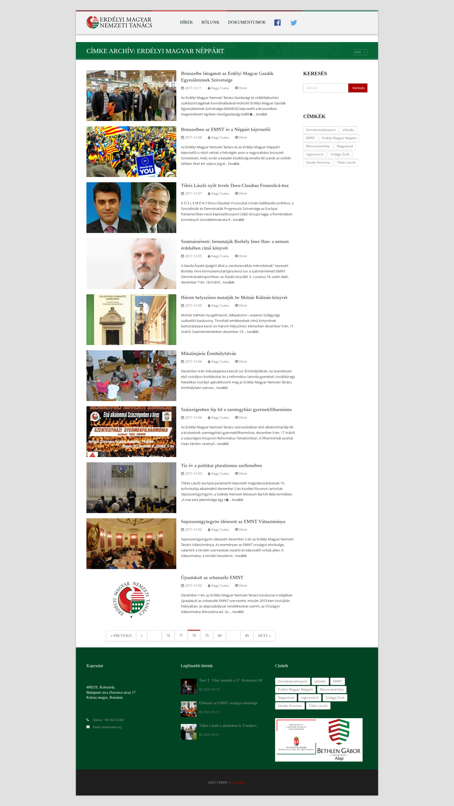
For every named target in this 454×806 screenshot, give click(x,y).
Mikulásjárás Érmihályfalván (208, 353)
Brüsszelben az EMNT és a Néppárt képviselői (225, 129)
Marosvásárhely (318, 146)
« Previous (121, 636)
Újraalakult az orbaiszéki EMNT (212, 577)
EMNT (358, 52)
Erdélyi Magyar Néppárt (339, 138)
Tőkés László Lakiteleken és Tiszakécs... (229, 726)
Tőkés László (346, 162)
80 (219, 636)
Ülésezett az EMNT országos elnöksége (228, 703)
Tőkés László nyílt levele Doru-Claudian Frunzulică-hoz (235, 185)
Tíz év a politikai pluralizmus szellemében (221, 465)
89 (247, 636)
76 (168, 636)
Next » (264, 636)
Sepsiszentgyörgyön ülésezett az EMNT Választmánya (233, 521)
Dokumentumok (247, 22)
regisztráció (314, 154)
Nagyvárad (345, 146)
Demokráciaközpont (321, 130)
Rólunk (211, 22)
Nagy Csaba (220, 88)
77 (181, 636)
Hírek (186, 22)
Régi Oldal (238, 782)
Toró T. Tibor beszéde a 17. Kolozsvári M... (232, 680)
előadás (348, 130)
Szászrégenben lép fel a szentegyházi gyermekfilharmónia (236, 409)
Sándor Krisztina (318, 162)
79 (207, 636)
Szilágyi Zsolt (340, 154)
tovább (261, 114)
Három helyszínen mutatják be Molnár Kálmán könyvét (234, 297)
